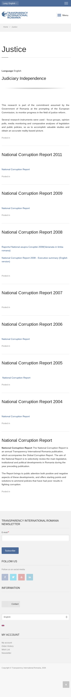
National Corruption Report (16, 169)
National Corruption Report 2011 (32, 154)
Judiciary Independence (24, 78)
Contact (15, 604)
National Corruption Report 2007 (32, 292)
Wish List (6, 649)
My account (7, 643)
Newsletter (6, 653)
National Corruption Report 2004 (32, 401)
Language (7, 71)
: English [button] (9, 3)
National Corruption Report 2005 (32, 362)
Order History (8, 646)
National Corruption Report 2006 (32, 324)
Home (5, 27)
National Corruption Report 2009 (32, 193)
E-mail (5, 532)
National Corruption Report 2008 (32, 232)
